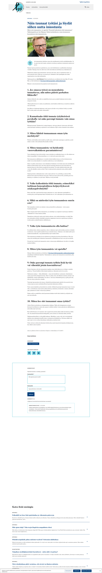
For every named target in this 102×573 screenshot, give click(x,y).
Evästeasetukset (68, 570)
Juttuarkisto (35, 7)
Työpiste (28, 12)
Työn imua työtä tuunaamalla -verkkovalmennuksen (61, 253)
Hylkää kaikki (76, 570)
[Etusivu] (18, 4)
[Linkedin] (34, 353)
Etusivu (28, 7)
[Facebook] (29, 353)
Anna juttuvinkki (44, 7)
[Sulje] (100, 571)
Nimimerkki (30, 385)
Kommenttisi (30, 374)
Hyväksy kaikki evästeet (86, 570)
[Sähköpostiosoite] (38, 353)
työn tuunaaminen (33, 343)
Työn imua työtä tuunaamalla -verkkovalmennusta (52, 81)
